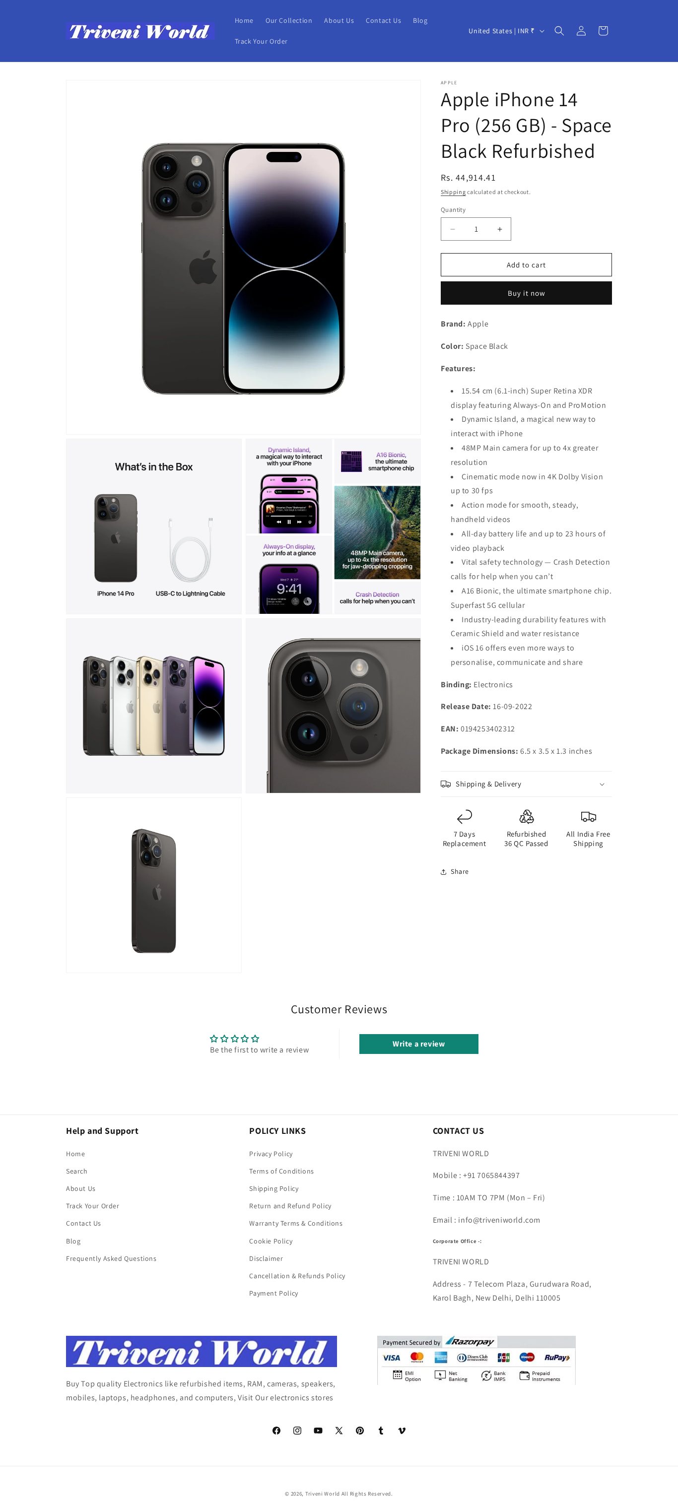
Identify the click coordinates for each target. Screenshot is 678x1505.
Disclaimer (266, 1258)
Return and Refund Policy (290, 1205)
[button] (559, 31)
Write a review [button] (419, 1044)
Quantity (453, 209)
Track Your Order (93, 1205)
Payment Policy (273, 1293)
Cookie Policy (270, 1241)
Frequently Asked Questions (111, 1258)
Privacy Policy (270, 1153)
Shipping (453, 192)
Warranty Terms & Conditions (295, 1223)
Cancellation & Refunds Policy (297, 1275)
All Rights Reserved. (367, 1493)
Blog (73, 1241)
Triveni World (322, 1493)
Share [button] (460, 871)
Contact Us (83, 1223)
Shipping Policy (273, 1188)
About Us (81, 1188)
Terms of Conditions (281, 1171)
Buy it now (526, 293)
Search (77, 1171)
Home (75, 1153)
